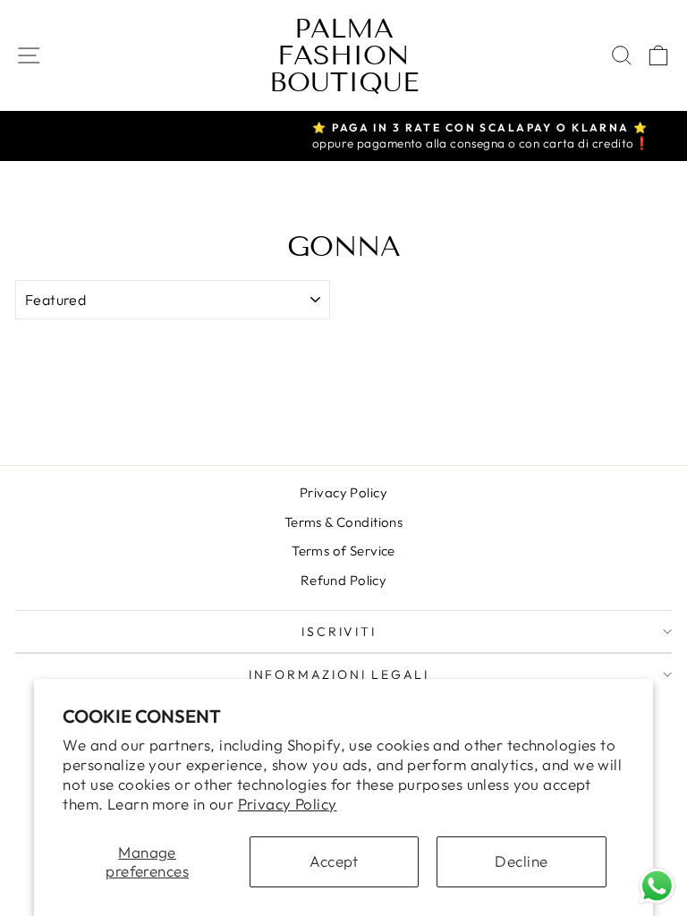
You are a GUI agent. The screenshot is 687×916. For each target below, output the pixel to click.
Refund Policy (344, 580)
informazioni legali (339, 674)
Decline (521, 861)
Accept (334, 861)
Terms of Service (343, 550)
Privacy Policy (287, 803)
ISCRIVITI (338, 631)
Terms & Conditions (343, 521)
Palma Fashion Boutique (344, 55)
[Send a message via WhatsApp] (657, 886)
